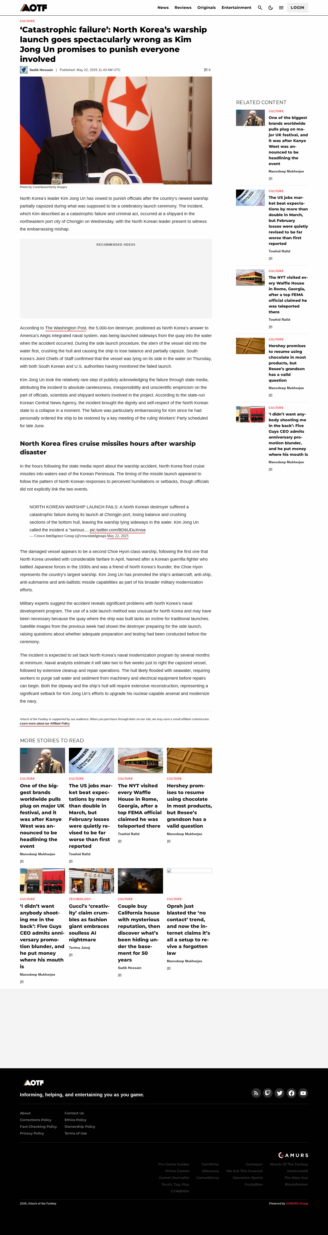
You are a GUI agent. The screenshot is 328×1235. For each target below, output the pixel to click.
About (25, 1113)
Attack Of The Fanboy (289, 1164)
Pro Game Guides (173, 1164)
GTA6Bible (180, 1191)
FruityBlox (254, 1184)
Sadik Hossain (129, 968)
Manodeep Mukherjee (37, 854)
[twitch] (268, 1093)
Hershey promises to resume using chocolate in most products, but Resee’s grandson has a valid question (189, 806)
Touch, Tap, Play (175, 1184)
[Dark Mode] (270, 7)
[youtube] (303, 1093)
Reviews (183, 7)
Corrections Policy (35, 1120)
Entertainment (236, 7)
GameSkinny (207, 1178)
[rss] (256, 1093)
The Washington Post (65, 328)
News (163, 7)
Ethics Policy (75, 1120)
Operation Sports (248, 1178)
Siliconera (210, 1171)
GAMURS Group (297, 1203)
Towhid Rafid (80, 854)
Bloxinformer (296, 1184)
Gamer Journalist (174, 1178)
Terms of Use (76, 1133)
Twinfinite (210, 1164)
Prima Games (177, 1171)
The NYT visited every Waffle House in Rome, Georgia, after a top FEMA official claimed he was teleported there (140, 806)
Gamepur (254, 1164)
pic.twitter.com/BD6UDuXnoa (118, 530)
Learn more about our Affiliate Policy (45, 723)
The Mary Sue (296, 1178)
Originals (206, 7)
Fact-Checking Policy (38, 1126)
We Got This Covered (244, 1171)
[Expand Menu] (281, 7)
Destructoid (297, 1171)
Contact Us (74, 1113)
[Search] (260, 7)
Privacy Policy (32, 1133)
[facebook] (291, 1093)
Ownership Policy (80, 1126)
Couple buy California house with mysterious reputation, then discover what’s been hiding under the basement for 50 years (139, 933)
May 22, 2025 (117, 536)
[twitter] (279, 1093)
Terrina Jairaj (79, 948)
